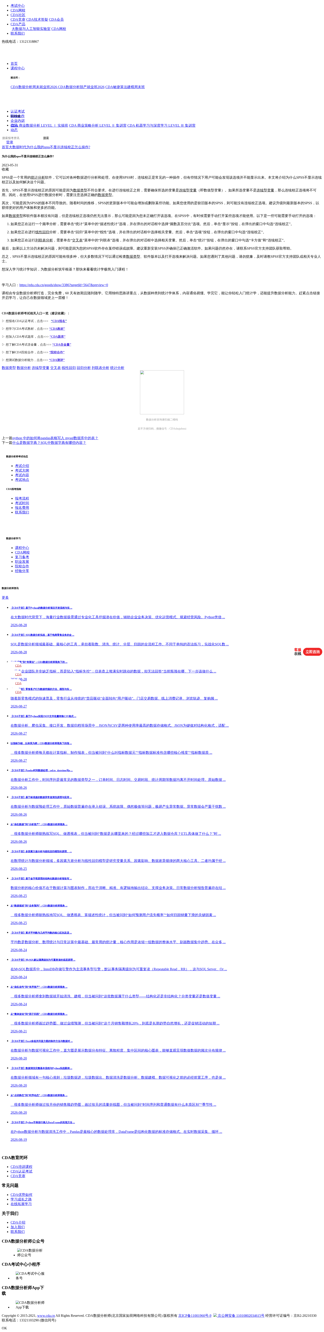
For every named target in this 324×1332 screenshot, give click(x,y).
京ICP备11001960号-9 (194, 1315)
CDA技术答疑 (37, 19)
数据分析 (24, 368)
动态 (14, 130)
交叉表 (77, 240)
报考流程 (22, 498)
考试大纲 (22, 470)
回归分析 (84, 368)
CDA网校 (18, 10)
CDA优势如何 (21, 1195)
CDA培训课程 (21, 1167)
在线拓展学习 (21, 1204)
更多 (5, 597)
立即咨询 (313, 652)
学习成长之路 (21, 1199)
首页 (14, 64)
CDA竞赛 (18, 19)
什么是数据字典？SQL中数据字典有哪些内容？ (49, 443)
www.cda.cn (46, 1315)
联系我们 (18, 33)
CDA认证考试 (21, 1171)
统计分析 (38, 177)
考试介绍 (22, 466)
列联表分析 (44, 240)
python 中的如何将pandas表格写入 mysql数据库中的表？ (55, 438)
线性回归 (42, 232)
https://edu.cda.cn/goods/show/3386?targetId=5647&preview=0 (63, 285)
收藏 (5, 169)
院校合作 (18, 116)
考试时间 (22, 503)
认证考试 (18, 111)
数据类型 (80, 190)
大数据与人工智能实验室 (31, 29)
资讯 (14, 125)
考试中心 (18, 5)
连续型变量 (188, 190)
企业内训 (18, 121)
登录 (9, 142)
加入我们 (18, 1227)
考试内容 (22, 475)
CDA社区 (18, 15)
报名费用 (22, 507)
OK (4, 1328)
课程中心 (18, 68)
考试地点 (22, 480)
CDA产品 (18, 24)
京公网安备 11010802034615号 (240, 1315)
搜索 (46, 138)
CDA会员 (56, 19)
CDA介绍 (18, 1222)
